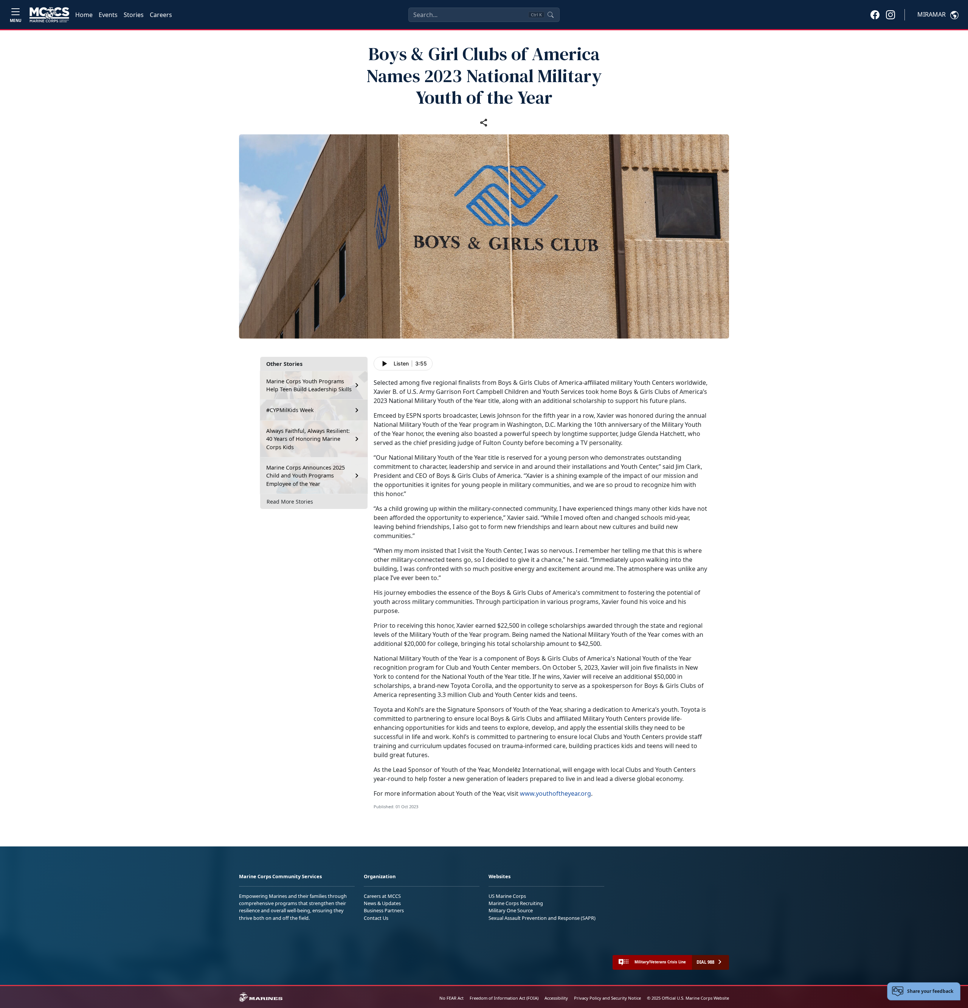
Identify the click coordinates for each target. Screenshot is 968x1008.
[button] (875, 14)
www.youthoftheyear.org (555, 793)
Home (84, 15)
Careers (161, 15)
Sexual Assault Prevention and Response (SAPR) (542, 918)
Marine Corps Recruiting (516, 903)
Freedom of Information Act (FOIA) (504, 998)
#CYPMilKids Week (290, 410)
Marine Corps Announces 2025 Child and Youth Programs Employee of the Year (305, 475)
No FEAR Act (451, 998)
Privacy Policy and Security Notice (607, 998)
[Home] (49, 14)
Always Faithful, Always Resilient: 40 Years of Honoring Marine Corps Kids (308, 439)
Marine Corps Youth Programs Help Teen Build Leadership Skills (309, 385)
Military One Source (511, 910)
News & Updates (382, 903)
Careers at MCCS (382, 896)
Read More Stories (290, 501)
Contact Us (376, 918)
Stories (134, 15)
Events (108, 15)
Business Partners (384, 910)
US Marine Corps (507, 896)
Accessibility (556, 998)
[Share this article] (484, 122)
